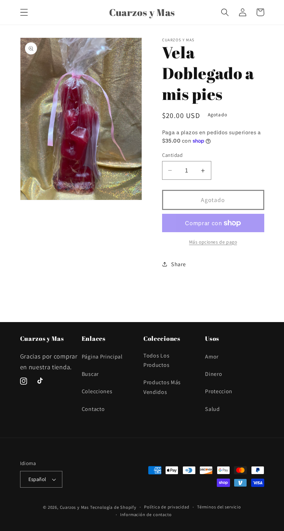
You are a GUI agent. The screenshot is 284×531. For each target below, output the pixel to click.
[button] (24, 12)
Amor (212, 356)
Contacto (93, 409)
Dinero (213, 374)
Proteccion (218, 391)
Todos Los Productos (156, 360)
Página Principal (102, 356)
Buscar (90, 374)
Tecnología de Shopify (113, 507)
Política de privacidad (166, 507)
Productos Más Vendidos (162, 387)
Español (37, 479)
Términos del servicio (219, 507)
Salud (212, 409)
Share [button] (178, 264)
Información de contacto (146, 514)
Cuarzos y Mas (74, 507)
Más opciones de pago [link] (213, 242)
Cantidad (172, 155)
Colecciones (97, 391)
